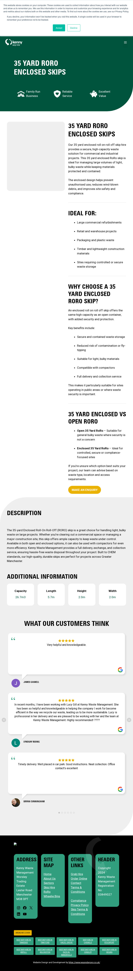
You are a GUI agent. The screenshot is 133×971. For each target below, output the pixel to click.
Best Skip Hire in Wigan (109, 951)
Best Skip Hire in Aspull (23, 951)
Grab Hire (77, 874)
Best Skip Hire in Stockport (109, 941)
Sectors (49, 883)
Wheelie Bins (52, 896)
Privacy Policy (80, 905)
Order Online (79, 878)
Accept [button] (59, 27)
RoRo (47, 891)
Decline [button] (73, 27)
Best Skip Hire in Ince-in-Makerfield (66, 952)
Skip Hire (49, 887)
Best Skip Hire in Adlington (45, 951)
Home (47, 874)
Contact (76, 883)
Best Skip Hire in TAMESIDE (23, 941)
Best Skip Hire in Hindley (88, 951)
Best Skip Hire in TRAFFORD (45, 941)
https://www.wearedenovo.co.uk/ (84, 962)
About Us (50, 878)
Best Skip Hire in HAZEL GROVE (66, 941)
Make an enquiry (84, 490)
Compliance (78, 900)
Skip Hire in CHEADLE (88, 941)
